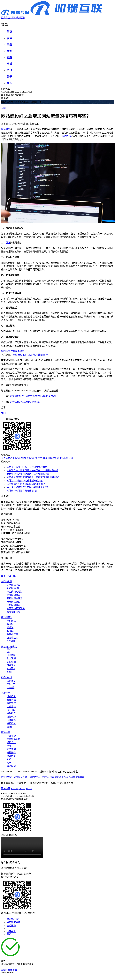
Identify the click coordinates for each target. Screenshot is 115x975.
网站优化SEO (35, 458)
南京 (3, 576)
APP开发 (11, 641)
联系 (9, 83)
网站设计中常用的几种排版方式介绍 (25, 480)
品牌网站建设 (13, 595)
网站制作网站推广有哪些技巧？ (22, 491)
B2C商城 (11, 710)
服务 (9, 38)
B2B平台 (11, 668)
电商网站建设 (13, 602)
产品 (9, 44)
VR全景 (10, 687)
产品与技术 (6, 677)
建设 (20, 355)
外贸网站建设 (13, 588)
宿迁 (15, 576)
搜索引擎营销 (50, 458)
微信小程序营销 (65, 458)
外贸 (9, 759)
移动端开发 (6, 617)
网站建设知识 (22, 458)
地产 (9, 762)
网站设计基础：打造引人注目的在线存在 (27, 467)
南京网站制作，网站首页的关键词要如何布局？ (33, 396)
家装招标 (11, 700)
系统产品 (5, 693)
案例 (9, 50)
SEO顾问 (11, 655)
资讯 (9, 70)
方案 (9, 57)
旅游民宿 (11, 766)
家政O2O (11, 720)
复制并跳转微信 (9, 970)
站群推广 (11, 672)
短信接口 (11, 681)
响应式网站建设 (14, 591)
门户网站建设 (13, 605)
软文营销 (11, 658)
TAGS (29, 788)
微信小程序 (12, 634)
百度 (8, 242)
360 (20, 788)
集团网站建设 (13, 585)
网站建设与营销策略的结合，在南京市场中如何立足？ (34, 477)
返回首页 (5, 351)
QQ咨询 (5, 877)
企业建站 (11, 706)
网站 (15, 355)
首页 (9, 31)
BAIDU (14, 788)
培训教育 (11, 756)
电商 (9, 746)
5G (23, 788)
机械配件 (11, 752)
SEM (9, 652)
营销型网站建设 (14, 598)
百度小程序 (12, 637)
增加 (35, 355)
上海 (9, 576)
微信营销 (11, 662)
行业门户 (11, 696)
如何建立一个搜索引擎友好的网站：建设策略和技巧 (32, 470)
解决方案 (5, 732)
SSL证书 (11, 684)
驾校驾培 (11, 742)
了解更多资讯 (17, 351)
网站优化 (66, 136)
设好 (25, 355)
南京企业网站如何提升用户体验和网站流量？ (29, 474)
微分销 (10, 627)
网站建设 (5, 129)
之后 (30, 355)
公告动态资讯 (8, 458)
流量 (40, 355)
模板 (9, 63)
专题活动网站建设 (16, 608)
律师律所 (11, 736)
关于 (9, 76)
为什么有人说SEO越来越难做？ (25, 402)
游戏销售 (11, 713)
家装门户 (11, 727)
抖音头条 (11, 665)
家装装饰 (11, 749)
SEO (9, 649)
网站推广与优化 (9, 646)
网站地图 (5, 788)
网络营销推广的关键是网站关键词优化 (26, 484)
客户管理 (11, 703)
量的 (45, 355)
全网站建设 (6, 581)
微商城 (10, 631)
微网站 (10, 624)
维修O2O (11, 717)
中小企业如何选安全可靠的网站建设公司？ (28, 487)
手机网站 (11, 621)
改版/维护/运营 (14, 612)
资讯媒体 (11, 723)
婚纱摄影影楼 (13, 739)
